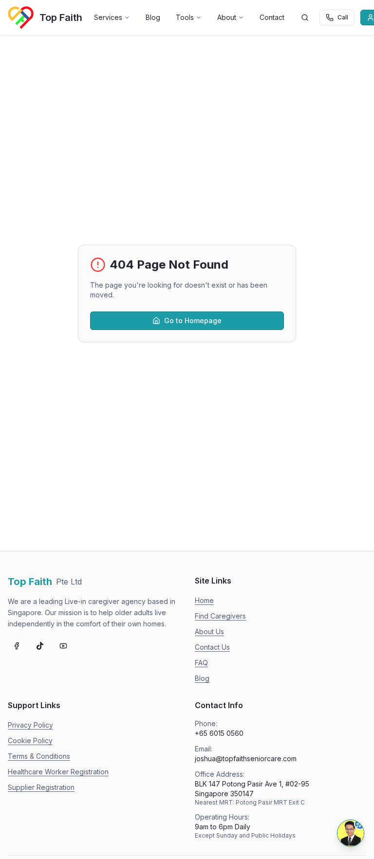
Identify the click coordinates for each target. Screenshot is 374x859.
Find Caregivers (220, 616)
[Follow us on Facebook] (16, 646)
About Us (209, 631)
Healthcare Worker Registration (58, 772)
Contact (272, 17)
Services (108, 17)
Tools (185, 17)
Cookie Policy (30, 740)
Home (204, 600)
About (226, 17)
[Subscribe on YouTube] (63, 646)
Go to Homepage (193, 320)
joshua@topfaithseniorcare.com (246, 758)
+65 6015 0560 (219, 733)
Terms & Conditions (39, 756)
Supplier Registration (41, 787)
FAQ (201, 662)
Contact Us (212, 647)
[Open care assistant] (350, 833)
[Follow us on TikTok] (40, 646)
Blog (153, 17)
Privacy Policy (30, 725)
